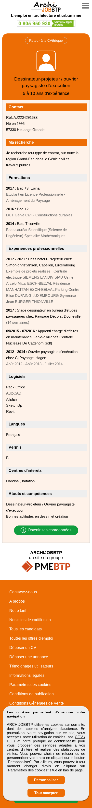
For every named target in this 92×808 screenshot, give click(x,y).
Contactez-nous (23, 592)
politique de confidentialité (54, 741)
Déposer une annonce (28, 657)
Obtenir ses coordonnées (49, 530)
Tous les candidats (25, 629)
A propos (17, 601)
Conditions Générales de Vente (36, 703)
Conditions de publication (31, 694)
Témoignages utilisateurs (31, 666)
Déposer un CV (22, 648)
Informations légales (26, 675)
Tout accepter (46, 793)
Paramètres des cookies (30, 685)
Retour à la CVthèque (46, 40)
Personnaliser (46, 780)
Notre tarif (17, 610)
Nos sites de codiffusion (30, 620)
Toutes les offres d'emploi (31, 638)
